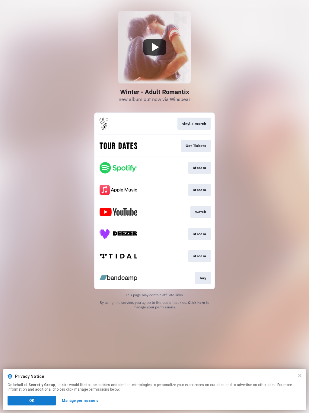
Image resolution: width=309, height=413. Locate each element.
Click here (196, 302)
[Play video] (154, 47)
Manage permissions (80, 400)
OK (31, 400)
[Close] (299, 375)
